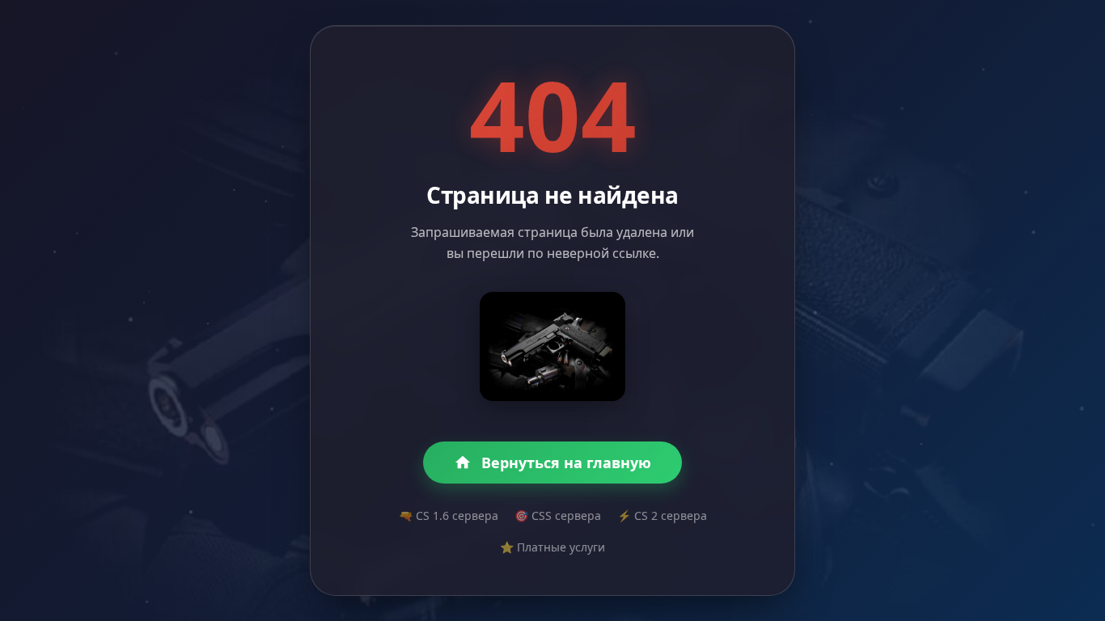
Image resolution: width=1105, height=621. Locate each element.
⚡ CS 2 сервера (662, 515)
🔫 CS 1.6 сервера (448, 515)
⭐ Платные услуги (552, 547)
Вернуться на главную (566, 462)
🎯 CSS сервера (557, 515)
